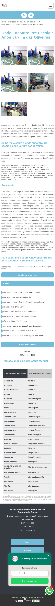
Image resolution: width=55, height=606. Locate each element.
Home (27, 542)
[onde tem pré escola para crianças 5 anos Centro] (14, 82)
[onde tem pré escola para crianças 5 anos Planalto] (41, 55)
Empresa (27, 550)
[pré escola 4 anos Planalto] (41, 82)
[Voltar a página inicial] (4, 5)
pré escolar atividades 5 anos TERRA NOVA (19, 331)
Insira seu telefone (29, 568)
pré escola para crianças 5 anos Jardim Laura (20, 312)
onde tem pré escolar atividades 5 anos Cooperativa (22, 326)
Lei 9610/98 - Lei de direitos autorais (16, 500)
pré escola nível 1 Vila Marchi (13, 307)
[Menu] (50, 5)
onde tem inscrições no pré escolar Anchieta (19, 316)
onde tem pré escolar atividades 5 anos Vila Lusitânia (22, 293)
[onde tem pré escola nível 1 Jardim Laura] (14, 55)
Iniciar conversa (29, 581)
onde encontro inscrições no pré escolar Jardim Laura (23, 302)
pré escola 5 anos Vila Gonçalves (15, 321)
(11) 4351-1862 (16, 267)
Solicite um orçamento (28, 275)
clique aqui (29, 267)
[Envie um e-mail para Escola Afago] (31, 15)
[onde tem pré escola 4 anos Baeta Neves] (14, 109)
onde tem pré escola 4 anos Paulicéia (16, 297)
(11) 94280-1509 (28, 355)
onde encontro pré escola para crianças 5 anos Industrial (24, 336)
